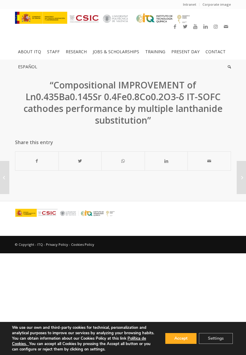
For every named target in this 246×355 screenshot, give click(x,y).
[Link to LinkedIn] (205, 26)
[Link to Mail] (225, 26)
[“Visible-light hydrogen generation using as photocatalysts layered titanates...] (4, 177)
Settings (216, 338)
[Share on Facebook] (36, 161)
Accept (181, 338)
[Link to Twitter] (185, 26)
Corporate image (216, 4)
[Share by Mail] (209, 161)
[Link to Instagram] (215, 26)
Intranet (189, 4)
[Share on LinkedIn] (166, 161)
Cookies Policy (82, 244)
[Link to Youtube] (195, 26)
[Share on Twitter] (80, 161)
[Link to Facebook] (174, 26)
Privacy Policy (57, 244)
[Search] (228, 66)
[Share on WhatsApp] (123, 161)
